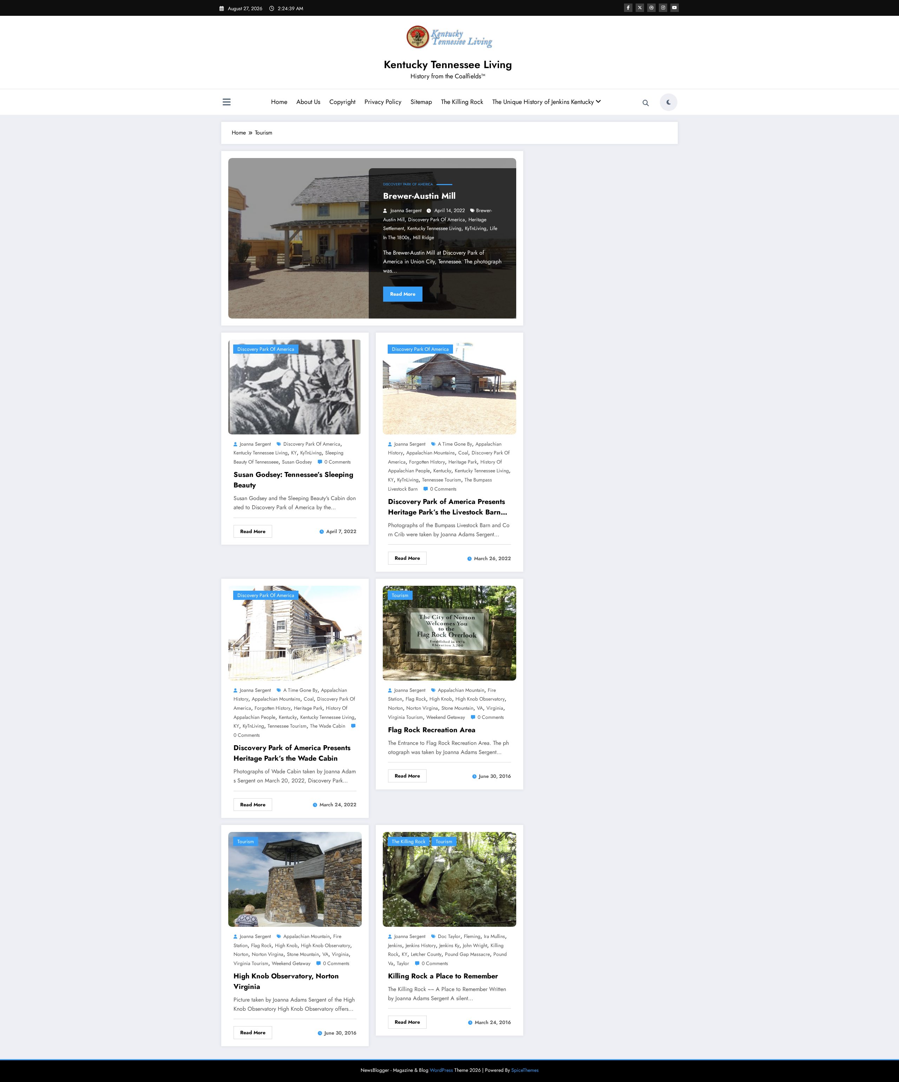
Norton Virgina (422, 708)
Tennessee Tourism (441, 479)
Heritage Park (462, 461)
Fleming (472, 936)
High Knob (440, 698)
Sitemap (421, 101)
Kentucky (442, 470)
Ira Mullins (494, 936)
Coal (463, 452)
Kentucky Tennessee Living (448, 64)
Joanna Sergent (406, 210)
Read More (402, 293)
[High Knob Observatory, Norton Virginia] (295, 879)
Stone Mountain (457, 708)
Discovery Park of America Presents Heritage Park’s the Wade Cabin (292, 753)
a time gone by (455, 443)
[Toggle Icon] (226, 103)
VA (480, 708)
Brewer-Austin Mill (419, 196)
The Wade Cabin (327, 725)
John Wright (475, 945)
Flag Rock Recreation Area (431, 730)
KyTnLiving (475, 228)
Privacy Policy (383, 101)
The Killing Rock (462, 101)
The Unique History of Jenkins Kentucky (544, 101)
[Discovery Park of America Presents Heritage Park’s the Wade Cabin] (295, 632)
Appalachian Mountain (461, 690)
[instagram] (663, 8)
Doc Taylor (449, 936)
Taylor (403, 963)
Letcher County (426, 954)
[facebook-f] (628, 8)
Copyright (342, 101)
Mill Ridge (423, 237)
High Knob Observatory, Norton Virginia (286, 981)
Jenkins (395, 945)
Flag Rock (416, 698)
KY (294, 452)
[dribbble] (651, 8)
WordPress (441, 1070)
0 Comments (337, 461)
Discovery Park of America (408, 184)
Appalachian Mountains (430, 452)
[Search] (646, 103)
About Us (308, 101)
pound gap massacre (467, 954)
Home (279, 101)
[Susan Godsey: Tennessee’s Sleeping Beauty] (295, 386)
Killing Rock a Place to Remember (443, 976)
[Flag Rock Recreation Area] (449, 632)
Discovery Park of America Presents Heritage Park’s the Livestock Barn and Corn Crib (446, 507)
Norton (395, 708)
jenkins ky (449, 945)
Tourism (400, 595)
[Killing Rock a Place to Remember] (449, 879)
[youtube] (674, 8)
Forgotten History (427, 461)
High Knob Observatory (480, 698)
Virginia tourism (405, 717)
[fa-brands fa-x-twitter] (640, 8)
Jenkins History (421, 945)
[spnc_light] (668, 102)
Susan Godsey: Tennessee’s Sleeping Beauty (293, 480)
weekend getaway (445, 717)
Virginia (494, 708)
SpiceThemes (525, 1070)
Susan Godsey (297, 461)
